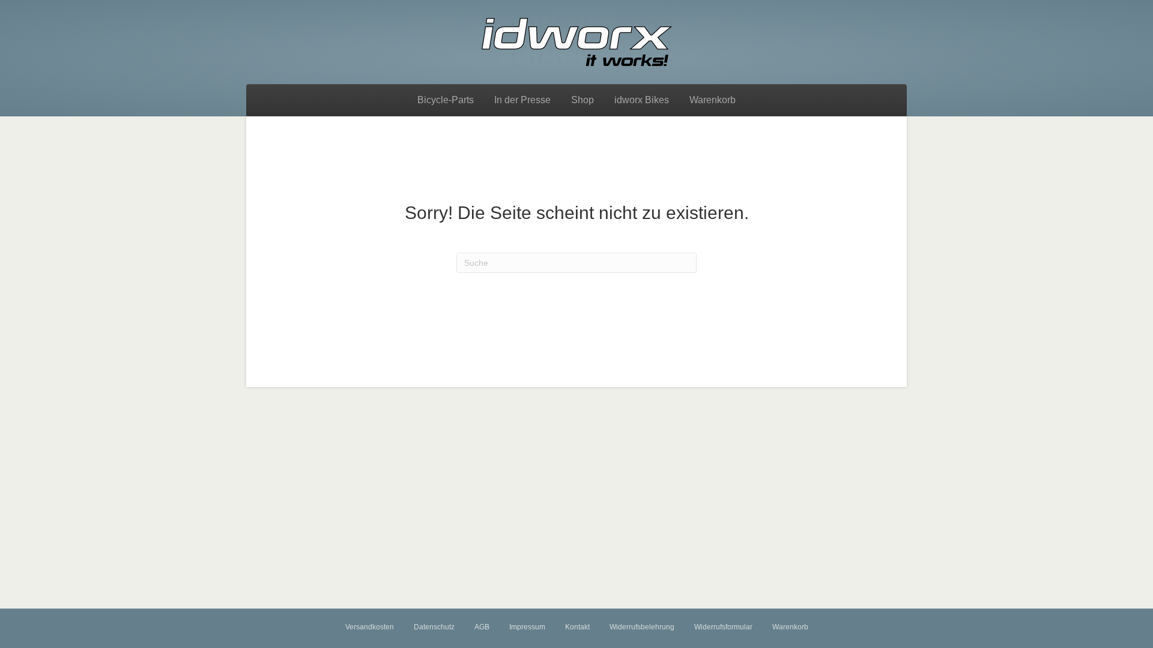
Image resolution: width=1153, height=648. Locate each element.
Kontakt (577, 627)
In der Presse (522, 100)
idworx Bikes (641, 100)
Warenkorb (712, 100)
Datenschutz (434, 627)
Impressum (527, 627)
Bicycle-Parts (445, 100)
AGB (481, 627)
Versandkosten (369, 627)
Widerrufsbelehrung (642, 627)
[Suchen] (866, 98)
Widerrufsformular (723, 627)
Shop (582, 100)
